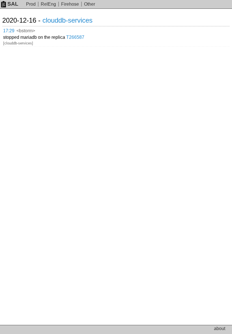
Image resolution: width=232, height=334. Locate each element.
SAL (12, 4)
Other (89, 4)
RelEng (48, 4)
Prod (31, 4)
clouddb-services (67, 20)
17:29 (8, 30)
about (219, 328)
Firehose (70, 4)
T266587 (75, 37)
